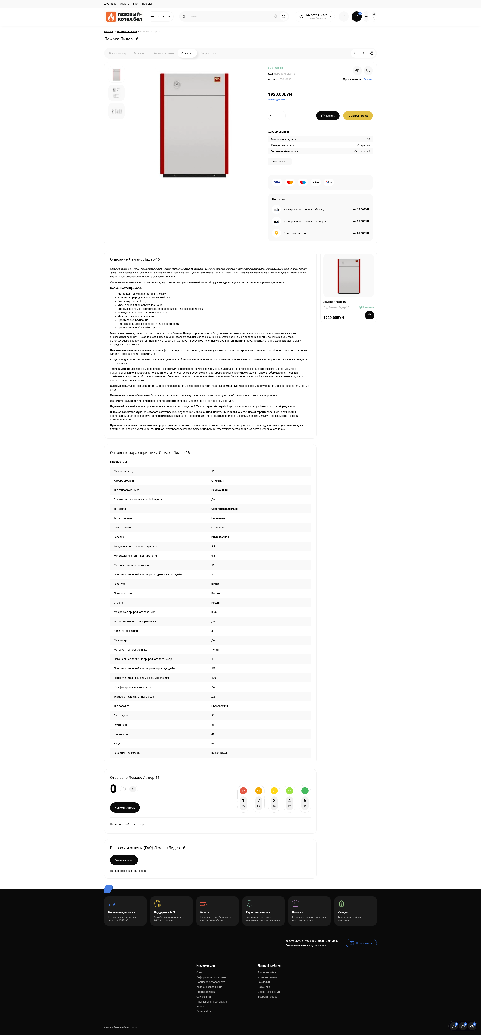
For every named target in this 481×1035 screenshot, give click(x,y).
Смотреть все (280, 161)
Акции (200, 1006)
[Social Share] (371, 53)
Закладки (264, 982)
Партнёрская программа (211, 1001)
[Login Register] (344, 16)
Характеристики (164, 53)
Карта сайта (203, 1011)
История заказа (268, 977)
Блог (136, 3)
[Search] (276, 16)
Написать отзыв (125, 807)
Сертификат (203, 996)
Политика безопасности (211, 982)
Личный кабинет (268, 972)
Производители (206, 991)
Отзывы (187, 53)
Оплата (124, 3)
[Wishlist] (368, 70)
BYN (366, 16)
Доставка (110, 3)
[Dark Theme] (374, 19)
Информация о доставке (211, 977)
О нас (199, 972)
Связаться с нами (269, 991)
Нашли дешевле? (277, 99)
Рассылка (264, 986)
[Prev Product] (355, 53)
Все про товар (117, 53)
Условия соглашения (209, 986)
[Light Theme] (374, 14)
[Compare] (357, 70)
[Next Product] (363, 53)
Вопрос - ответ (210, 53)
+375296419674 (316, 15)
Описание (140, 53)
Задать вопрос (124, 860)
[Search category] (184, 16)
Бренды (147, 3)
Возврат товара (268, 996)
